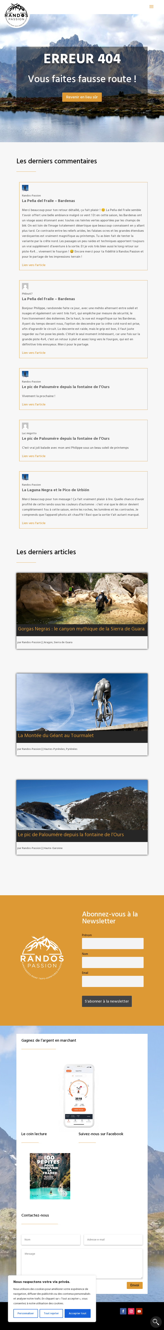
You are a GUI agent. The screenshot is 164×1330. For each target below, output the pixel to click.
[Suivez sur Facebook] (123, 1311)
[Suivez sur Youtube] (139, 1311)
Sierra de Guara (63, 642)
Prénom (87, 935)
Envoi (134, 1285)
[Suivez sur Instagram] (131, 1311)
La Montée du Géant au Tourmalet (56, 735)
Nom (85, 954)
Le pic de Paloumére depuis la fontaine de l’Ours (71, 834)
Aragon (48, 642)
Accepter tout (77, 1313)
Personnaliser (26, 1313)
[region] (52, 1298)
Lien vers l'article (33, 265)
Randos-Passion (31, 642)
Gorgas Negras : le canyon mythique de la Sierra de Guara (81, 628)
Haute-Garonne (53, 848)
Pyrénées (71, 749)
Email (85, 973)
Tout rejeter (51, 1313)
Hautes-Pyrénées (54, 749)
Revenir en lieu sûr (82, 97)
